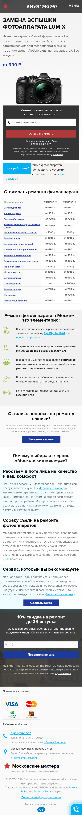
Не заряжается (12, 272)
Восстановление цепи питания (20, 250)
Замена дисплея (13, 208)
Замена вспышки (13, 278)
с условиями (57, 154)
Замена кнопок (12, 238)
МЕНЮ (74, 6)
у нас (6, 559)
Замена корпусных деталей (18, 244)
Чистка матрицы (12, 213)
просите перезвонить (29, 337)
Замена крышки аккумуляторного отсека (22, 226)
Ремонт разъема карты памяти (20, 232)
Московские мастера (52, 488)
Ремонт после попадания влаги (21, 261)
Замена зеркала (12, 284)
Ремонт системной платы (17, 255)
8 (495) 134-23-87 (42, 6)
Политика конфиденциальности (41, 797)
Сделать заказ (41, 603)
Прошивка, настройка (15, 301)
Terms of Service (44, 791)
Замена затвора (12, 289)
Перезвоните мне (41, 655)
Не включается (12, 267)
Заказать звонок (41, 439)
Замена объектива (14, 219)
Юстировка (10, 295)
